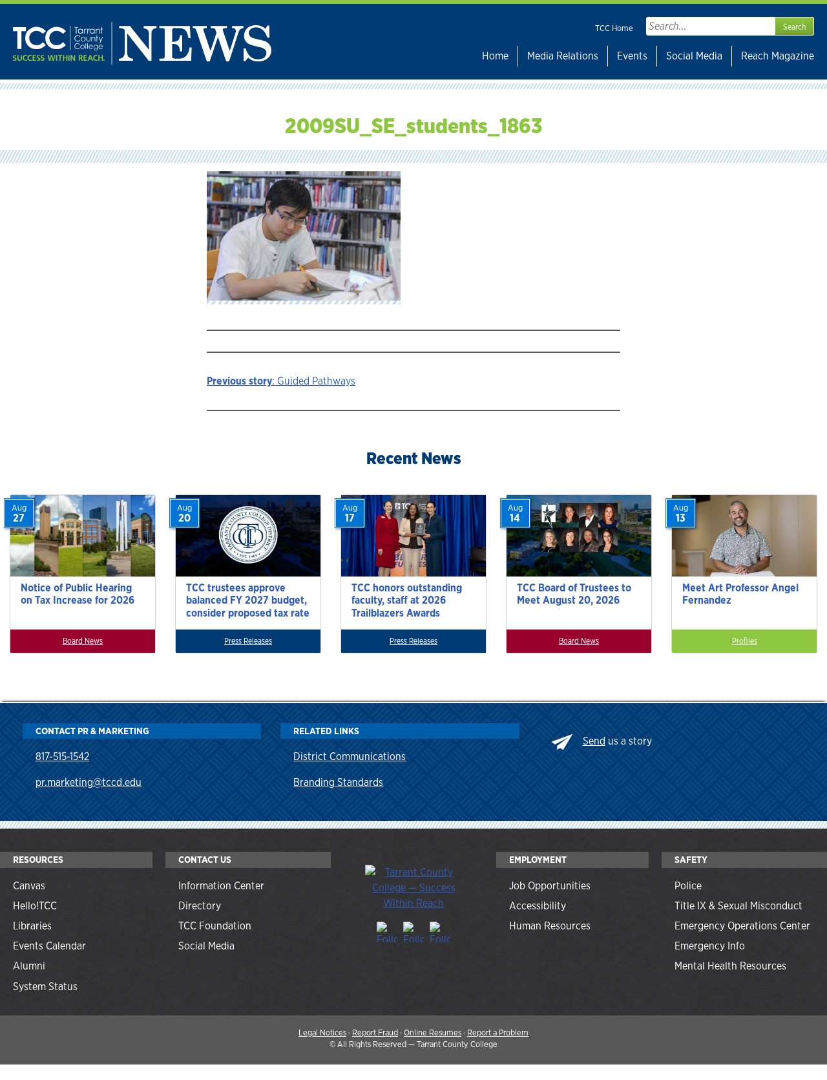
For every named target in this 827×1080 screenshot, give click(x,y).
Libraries (32, 926)
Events (632, 56)
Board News (83, 641)
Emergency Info (710, 946)
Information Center (221, 886)
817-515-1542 (62, 756)
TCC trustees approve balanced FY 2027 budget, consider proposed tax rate (247, 600)
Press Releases (248, 641)
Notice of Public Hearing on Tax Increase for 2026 (77, 594)
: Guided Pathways (281, 381)
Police (688, 886)
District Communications (349, 756)
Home (495, 56)
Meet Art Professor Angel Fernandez (740, 594)
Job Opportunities (550, 886)
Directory (199, 906)
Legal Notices (322, 1032)
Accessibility (537, 906)
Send (594, 741)
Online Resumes (432, 1032)
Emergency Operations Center (742, 926)
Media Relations (562, 56)
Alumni (29, 966)
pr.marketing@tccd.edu (88, 782)
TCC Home (614, 28)
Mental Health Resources (730, 966)
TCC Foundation (214, 926)
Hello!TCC (35, 906)
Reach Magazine (777, 56)
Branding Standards (338, 782)
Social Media (694, 56)
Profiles (744, 641)
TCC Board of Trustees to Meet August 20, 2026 (574, 594)
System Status (45, 986)
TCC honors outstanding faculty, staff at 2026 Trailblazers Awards (406, 600)
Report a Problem (498, 1032)
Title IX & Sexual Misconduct (738, 906)
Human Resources (550, 926)
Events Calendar (49, 946)
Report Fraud (375, 1032)
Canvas (29, 886)
